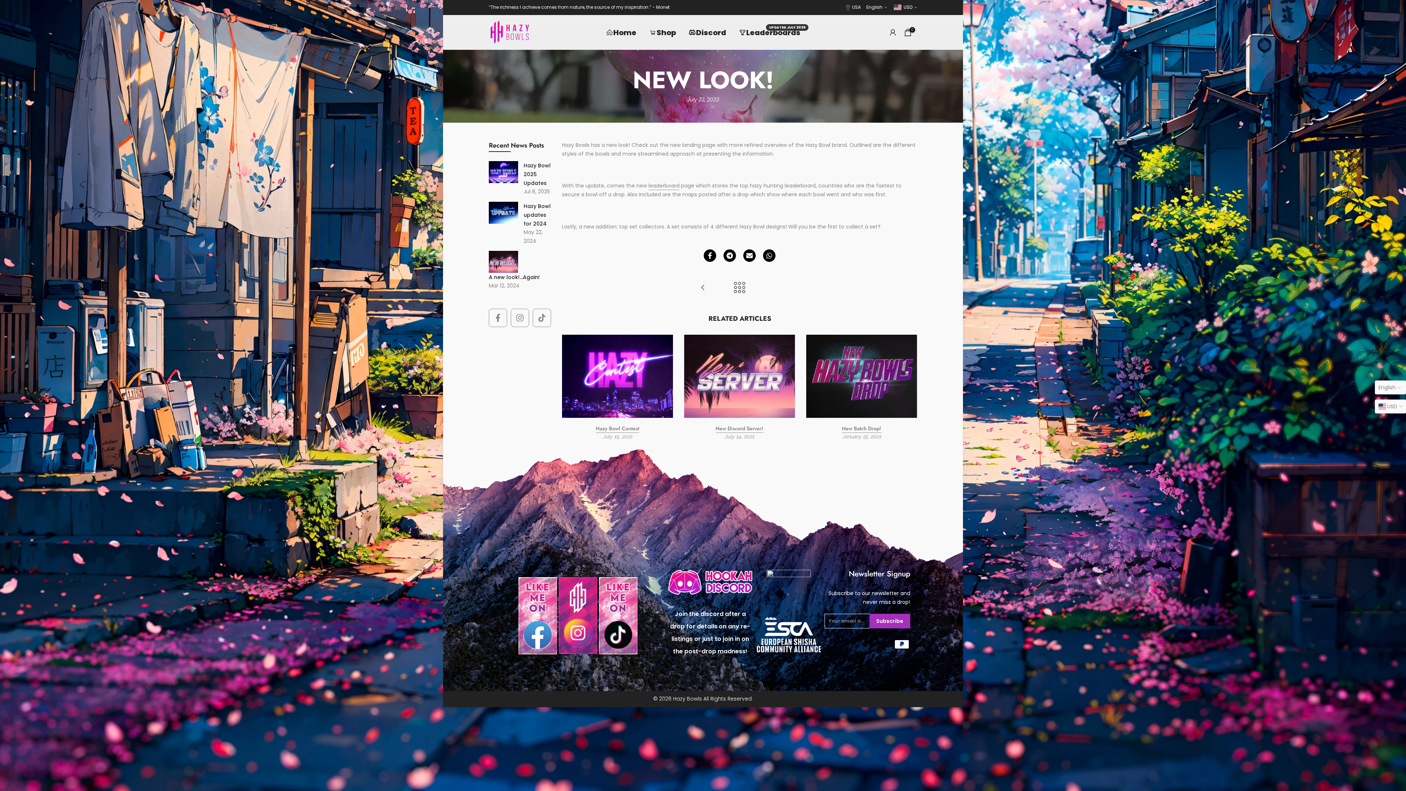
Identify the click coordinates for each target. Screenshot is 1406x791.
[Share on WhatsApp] (769, 255)
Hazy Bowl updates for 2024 (537, 215)
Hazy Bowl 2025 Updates (537, 174)
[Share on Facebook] (710, 255)
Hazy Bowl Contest (617, 428)
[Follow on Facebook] (498, 318)
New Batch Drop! (861, 428)
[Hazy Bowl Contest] (703, 288)
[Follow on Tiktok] (542, 318)
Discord (711, 32)
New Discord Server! (739, 428)
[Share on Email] (749, 255)
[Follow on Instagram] (520, 318)
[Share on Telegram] (730, 255)
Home (624, 32)
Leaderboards (776, 32)
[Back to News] (739, 288)
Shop (666, 32)
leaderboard (664, 185)
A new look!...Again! (514, 277)
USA (856, 7)
